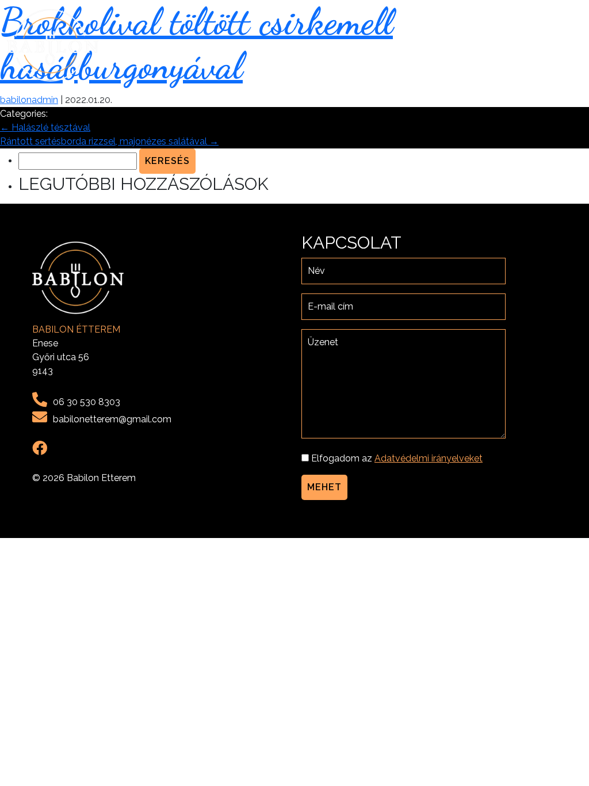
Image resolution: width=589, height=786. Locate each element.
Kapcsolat (549, 45)
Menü (450, 45)
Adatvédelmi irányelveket (428, 458)
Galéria (492, 45)
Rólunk (407, 45)
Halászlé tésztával (45, 127)
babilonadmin (29, 99)
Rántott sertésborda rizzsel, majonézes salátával (109, 141)
